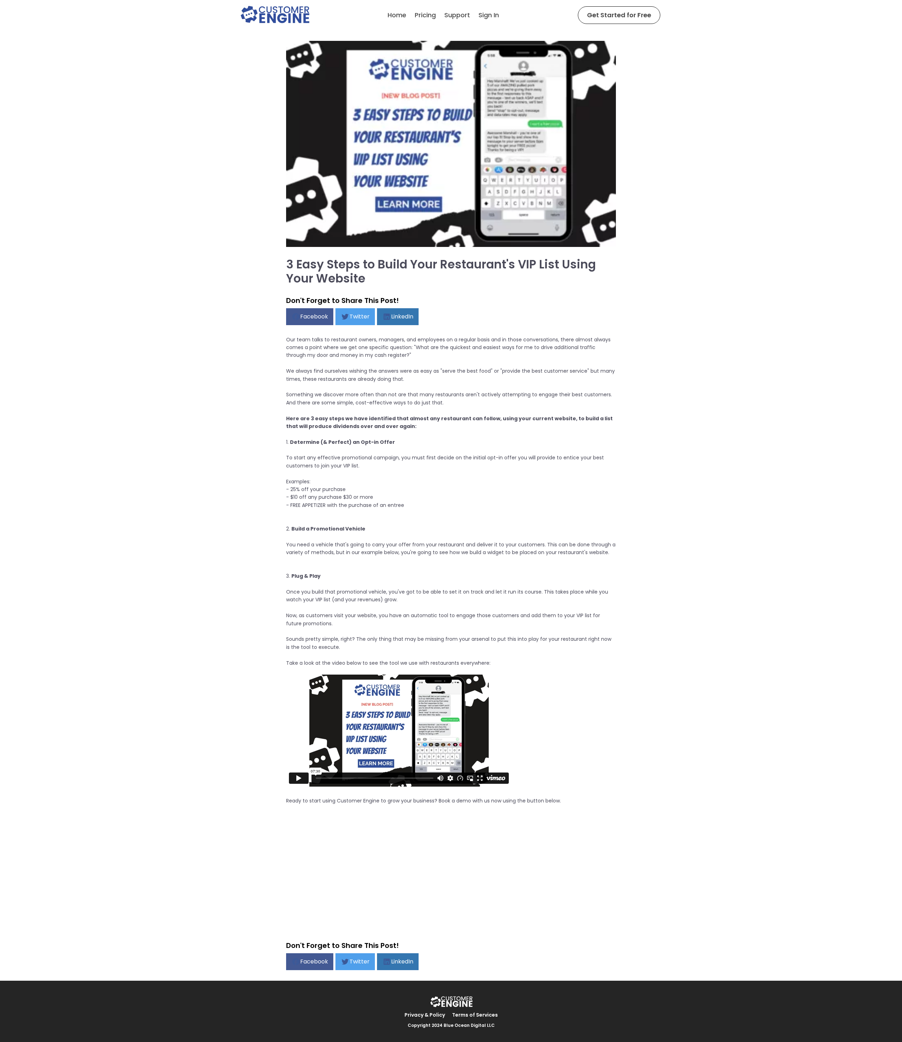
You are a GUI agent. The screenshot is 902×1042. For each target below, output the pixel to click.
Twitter (360, 316)
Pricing (425, 15)
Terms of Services (475, 1014)
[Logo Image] (275, 15)
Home (397, 15)
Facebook (314, 316)
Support (457, 15)
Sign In (488, 15)
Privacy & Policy (424, 1014)
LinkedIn (402, 316)
